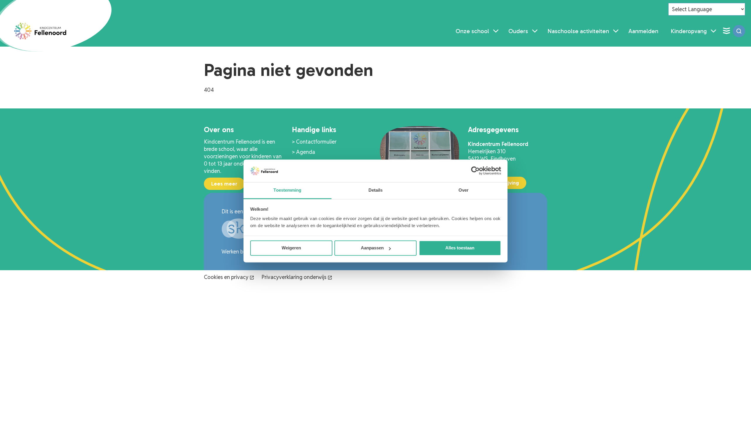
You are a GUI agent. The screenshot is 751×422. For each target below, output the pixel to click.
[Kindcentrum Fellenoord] (40, 31)
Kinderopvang (689, 31)
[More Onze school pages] (495, 31)
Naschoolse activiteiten (578, 31)
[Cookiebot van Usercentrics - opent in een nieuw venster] (475, 170)
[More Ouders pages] (534, 31)
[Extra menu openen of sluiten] (726, 31)
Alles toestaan (459, 248)
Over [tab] (463, 190)
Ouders (518, 31)
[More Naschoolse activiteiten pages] (615, 31)
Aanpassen (372, 248)
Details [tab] (375, 190)
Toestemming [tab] (287, 190)
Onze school (472, 31)
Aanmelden (643, 31)
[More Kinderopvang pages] (713, 31)
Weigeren (291, 248)
